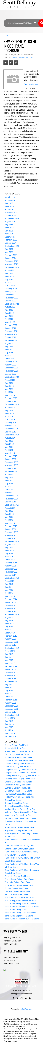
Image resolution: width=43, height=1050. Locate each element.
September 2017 (12, 471)
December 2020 (11, 368)
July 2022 (9, 310)
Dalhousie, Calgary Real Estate (18, 785)
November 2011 (11, 675)
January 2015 (10, 566)
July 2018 (9, 441)
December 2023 (11, 261)
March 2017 (10, 490)
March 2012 (10, 663)
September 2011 (12, 681)
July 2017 (9, 478)
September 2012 (12, 648)
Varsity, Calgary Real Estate (16, 894)
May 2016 (9, 517)
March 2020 (10, 395)
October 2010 (10, 712)
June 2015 (9, 551)
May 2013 (9, 627)
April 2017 (9, 487)
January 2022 (10, 328)
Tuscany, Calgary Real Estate (17, 891)
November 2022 (11, 298)
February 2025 (11, 240)
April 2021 (9, 356)
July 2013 (9, 621)
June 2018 (9, 444)
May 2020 (9, 389)
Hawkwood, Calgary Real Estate (18, 794)
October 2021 (10, 337)
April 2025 (9, 234)
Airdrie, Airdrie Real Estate (16, 748)
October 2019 (10, 401)
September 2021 (12, 340)
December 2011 (11, 672)
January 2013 (10, 639)
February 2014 (11, 599)
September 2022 (12, 304)
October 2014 (10, 575)
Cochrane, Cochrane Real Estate (22, 58)
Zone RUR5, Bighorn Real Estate (19, 916)
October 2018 (10, 432)
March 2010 (10, 733)
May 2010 (9, 727)
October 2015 (10, 538)
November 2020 (11, 371)
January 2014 (10, 602)
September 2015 (12, 541)
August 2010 (10, 718)
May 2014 (9, 590)
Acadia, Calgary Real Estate (17, 745)
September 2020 (12, 377)
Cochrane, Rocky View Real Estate (20, 763)
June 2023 (9, 277)
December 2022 (11, 295)
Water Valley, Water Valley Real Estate (21, 901)
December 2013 (11, 605)
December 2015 (11, 532)
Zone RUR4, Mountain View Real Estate (22, 907)
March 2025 (10, 237)
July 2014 (9, 584)
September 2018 (12, 435)
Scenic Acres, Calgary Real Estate (19, 879)
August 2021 (10, 344)
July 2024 (9, 249)
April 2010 (9, 730)
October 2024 (10, 243)
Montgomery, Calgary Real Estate (19, 815)
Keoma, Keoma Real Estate (16, 803)
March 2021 (10, 359)
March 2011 (10, 697)
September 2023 (12, 267)
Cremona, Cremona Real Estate (18, 782)
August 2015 (10, 545)
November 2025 (11, 212)
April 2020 (9, 392)
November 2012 (11, 642)
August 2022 (10, 307)
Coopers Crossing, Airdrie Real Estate (21, 770)
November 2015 (11, 535)
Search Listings (10, 944)
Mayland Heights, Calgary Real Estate (21, 809)
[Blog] (29, 998)
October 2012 (10, 645)
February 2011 (11, 700)
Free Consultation (11, 964)
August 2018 (10, 438)
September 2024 (12, 246)
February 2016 (11, 526)
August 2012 (10, 651)
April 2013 (9, 630)
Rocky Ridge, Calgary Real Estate (19, 827)
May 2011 (9, 691)
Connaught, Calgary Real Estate (18, 767)
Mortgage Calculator (12, 941)
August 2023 (10, 270)
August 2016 (10, 508)
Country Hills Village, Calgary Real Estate (22, 776)
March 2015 (10, 560)
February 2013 (11, 636)
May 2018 (9, 447)
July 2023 (9, 273)
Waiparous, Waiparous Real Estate (19, 897)
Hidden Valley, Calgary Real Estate (20, 797)
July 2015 (9, 547)
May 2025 (9, 231)
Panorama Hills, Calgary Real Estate (20, 818)
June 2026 (9, 206)
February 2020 (11, 398)
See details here (31, 84)
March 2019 (10, 420)
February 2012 (11, 666)
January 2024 (10, 258)
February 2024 (11, 255)
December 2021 (11, 331)
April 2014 (9, 593)
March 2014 (10, 596)
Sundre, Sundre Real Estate (16, 888)
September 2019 (12, 404)
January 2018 (10, 459)
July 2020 (9, 383)
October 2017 (10, 468)
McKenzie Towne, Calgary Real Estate (21, 812)
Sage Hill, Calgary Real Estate (18, 876)
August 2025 (10, 222)
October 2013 (10, 612)
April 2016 (9, 520)
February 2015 (11, 563)
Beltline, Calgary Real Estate (17, 754)
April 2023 (9, 283)
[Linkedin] (25, 998)
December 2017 (11, 462)
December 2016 (11, 496)
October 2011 (10, 679)
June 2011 (9, 688)
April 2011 (9, 694)
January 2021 (10, 365)
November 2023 (11, 264)
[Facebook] (13, 998)
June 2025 (9, 228)
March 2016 (10, 523)
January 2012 (10, 669)
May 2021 (9, 353)
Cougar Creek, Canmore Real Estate (20, 773)
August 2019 (10, 407)
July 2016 (9, 511)
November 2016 (11, 499)
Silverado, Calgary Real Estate (18, 882)
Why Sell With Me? (11, 957)
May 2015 (9, 554)
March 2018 (10, 453)
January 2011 (10, 703)
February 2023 (11, 289)
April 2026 (9, 209)
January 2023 (10, 292)
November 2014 (11, 572)
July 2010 (9, 721)
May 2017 (9, 484)
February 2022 (11, 325)
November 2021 (11, 334)
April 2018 (9, 450)
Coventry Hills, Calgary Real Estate (20, 779)
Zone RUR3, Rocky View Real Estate (20, 904)
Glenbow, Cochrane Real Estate (18, 791)
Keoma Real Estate (13, 800)
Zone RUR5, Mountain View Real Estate (22, 919)
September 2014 (12, 578)
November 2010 (11, 709)
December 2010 (11, 706)
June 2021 (9, 350)
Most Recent (10, 197)
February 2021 (11, 362)
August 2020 (10, 380)
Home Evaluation (10, 960)
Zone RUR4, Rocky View (15, 910)
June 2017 (9, 480)
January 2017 (10, 493)
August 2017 (10, 474)
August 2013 (10, 618)
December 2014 (11, 569)
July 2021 (9, 346)
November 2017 (11, 465)
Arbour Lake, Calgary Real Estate (19, 751)
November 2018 (11, 429)
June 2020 (9, 386)
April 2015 (9, 557)
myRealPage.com (26, 1009)
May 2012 (9, 660)
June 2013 (9, 624)
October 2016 (10, 502)
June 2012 (9, 657)
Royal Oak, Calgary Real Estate (18, 830)
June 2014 (9, 587)
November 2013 (11, 608)
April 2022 (9, 319)
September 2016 (12, 505)
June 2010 (9, 724)
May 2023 (9, 279)
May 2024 (9, 252)
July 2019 (9, 411)
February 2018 (11, 456)
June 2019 (9, 413)
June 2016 (9, 514)
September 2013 (12, 614)
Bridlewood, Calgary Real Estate (18, 757)
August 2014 (10, 581)
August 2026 (10, 200)
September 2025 (12, 219)
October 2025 (10, 216)
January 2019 (10, 426)
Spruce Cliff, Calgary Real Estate (19, 885)
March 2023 (10, 286)
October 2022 (10, 301)
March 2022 (10, 322)
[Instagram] (21, 998)
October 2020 (10, 374)
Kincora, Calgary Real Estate (17, 806)
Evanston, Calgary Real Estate (18, 788)
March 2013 (10, 633)
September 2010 (12, 715)
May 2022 (9, 316)
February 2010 (11, 736)
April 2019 (9, 417)
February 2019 (11, 423)
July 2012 (9, 654)
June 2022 (9, 313)
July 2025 (9, 225)
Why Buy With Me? (11, 938)
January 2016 (10, 529)
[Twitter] (17, 998)
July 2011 (9, 685)
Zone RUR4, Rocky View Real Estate (20, 913)
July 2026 (9, 203)
